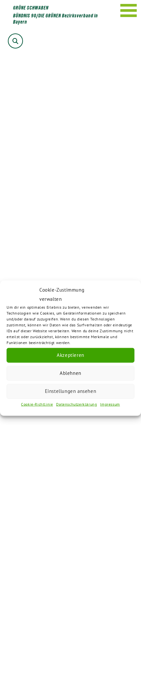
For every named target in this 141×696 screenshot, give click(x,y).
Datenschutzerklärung (76, 403)
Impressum (110, 403)
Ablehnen (70, 373)
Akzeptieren (70, 355)
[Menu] (128, 10)
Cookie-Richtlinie (37, 403)
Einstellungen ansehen (70, 391)
